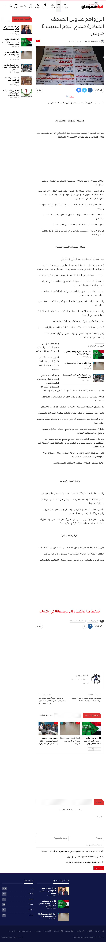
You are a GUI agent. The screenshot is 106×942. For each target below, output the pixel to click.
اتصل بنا (12, 931)
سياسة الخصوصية (25, 931)
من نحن (23, 6)
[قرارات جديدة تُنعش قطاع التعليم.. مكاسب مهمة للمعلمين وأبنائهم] (26, 29)
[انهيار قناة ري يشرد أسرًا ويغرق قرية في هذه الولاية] (98, 366)
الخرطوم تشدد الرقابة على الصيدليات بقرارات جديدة (11, 92)
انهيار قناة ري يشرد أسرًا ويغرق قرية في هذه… (78, 364)
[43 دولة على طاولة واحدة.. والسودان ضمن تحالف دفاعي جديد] (98, 354)
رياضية (45, 8)
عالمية (31, 899)
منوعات (38, 8)
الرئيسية (65, 8)
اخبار (58, 8)
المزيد (16, 8)
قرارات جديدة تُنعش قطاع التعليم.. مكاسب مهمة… (11, 29)
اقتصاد (52, 8)
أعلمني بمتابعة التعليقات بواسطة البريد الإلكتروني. (83, 857)
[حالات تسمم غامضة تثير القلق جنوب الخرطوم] (26, 80)
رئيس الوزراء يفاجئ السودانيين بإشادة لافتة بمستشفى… (77, 375)
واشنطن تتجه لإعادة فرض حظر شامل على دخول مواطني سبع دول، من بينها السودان (52, 701)
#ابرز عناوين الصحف (92, 621)
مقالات (30, 8)
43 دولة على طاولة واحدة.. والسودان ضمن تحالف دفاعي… (77, 352)
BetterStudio (18, 937)
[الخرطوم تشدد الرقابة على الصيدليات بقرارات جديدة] (26, 93)
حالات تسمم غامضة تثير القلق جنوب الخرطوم (12, 80)
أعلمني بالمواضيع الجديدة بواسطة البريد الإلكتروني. (83, 862)
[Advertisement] (70, 159)
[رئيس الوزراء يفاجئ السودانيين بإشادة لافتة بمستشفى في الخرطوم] (98, 378)
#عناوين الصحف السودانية (77, 621)
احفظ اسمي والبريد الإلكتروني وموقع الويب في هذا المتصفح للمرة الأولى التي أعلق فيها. (71, 851)
